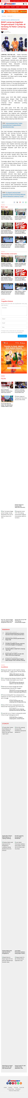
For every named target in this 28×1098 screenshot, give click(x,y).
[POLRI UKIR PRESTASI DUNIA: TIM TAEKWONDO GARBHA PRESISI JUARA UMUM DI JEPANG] (7, 399)
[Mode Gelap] (24, 4)
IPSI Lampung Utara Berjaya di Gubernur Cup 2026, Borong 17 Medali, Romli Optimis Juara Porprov (18, 683)
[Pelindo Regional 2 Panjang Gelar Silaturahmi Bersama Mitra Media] (21, 449)
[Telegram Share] (23, 202)
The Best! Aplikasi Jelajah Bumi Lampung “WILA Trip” (15, 649)
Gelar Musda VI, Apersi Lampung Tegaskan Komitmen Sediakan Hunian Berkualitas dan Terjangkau (20, 246)
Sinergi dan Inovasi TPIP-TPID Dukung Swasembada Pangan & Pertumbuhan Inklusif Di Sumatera (21, 621)
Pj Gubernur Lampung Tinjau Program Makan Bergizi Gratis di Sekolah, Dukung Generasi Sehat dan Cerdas (15, 659)
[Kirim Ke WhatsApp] (26, 202)
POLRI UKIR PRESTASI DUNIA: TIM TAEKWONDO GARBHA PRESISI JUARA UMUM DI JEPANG (7, 405)
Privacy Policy (10, 1089)
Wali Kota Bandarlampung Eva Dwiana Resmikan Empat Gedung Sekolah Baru (14, 634)
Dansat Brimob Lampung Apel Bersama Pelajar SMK (14, 639)
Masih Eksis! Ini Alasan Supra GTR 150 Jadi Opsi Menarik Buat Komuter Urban (7, 1067)
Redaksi (10, 1087)
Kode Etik (22, 1087)
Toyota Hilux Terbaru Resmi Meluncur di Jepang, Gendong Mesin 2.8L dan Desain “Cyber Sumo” (7, 837)
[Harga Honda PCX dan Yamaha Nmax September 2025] (20, 1010)
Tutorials (16, 1087)
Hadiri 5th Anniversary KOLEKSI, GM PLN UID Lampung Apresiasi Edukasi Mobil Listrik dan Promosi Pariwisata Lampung (7, 246)
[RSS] (21, 1083)
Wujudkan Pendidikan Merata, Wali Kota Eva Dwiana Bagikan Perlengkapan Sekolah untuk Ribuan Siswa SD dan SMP (15, 644)
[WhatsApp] (18, 1083)
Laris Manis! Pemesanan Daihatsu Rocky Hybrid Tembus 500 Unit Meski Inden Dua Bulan (20, 952)
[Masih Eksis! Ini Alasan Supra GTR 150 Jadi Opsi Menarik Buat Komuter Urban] (7, 1010)
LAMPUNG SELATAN (14, 20)
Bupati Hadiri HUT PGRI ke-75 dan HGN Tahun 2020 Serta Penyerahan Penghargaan (14, 654)
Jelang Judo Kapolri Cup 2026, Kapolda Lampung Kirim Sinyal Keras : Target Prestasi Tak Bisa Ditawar (17, 674)
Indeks (5, 1087)
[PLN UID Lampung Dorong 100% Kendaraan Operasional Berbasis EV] (20, 780)
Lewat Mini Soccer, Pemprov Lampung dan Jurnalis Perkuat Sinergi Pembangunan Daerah (16, 718)
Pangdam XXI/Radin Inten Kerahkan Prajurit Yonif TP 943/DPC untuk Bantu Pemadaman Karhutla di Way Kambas (7, 218)
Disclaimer (18, 1089)
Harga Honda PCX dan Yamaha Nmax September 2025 (20, 1067)
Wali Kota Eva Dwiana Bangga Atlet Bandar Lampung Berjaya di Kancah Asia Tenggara (18, 691)
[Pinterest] (13, 1083)
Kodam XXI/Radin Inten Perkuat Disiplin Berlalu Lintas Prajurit (20, 218)
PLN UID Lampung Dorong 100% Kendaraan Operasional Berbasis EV (20, 837)
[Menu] (2, 4)
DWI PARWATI (6, 31)
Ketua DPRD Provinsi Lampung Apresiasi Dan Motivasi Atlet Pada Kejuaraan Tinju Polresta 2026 (17, 709)
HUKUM (8, 20)
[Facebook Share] (14, 202)
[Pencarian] (26, 4)
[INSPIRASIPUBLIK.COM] (9, 4)
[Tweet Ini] (17, 202)
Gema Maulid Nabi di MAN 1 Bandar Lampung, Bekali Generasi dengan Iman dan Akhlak (7, 232)
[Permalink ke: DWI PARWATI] (2, 31)
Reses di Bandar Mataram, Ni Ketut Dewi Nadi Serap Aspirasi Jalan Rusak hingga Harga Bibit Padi (6, 391)
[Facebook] (7, 1083)
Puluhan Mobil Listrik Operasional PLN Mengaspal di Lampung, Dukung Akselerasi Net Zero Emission (7, 952)
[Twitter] (10, 1083)
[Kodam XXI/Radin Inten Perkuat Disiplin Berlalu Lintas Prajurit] (21, 212)
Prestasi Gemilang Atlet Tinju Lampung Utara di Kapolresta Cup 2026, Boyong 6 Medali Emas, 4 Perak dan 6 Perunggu (17, 701)
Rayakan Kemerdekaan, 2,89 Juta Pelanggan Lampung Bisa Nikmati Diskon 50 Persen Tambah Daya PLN (20, 232)
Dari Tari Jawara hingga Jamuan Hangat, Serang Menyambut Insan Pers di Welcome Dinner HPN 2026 (7, 621)
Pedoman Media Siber (14, 1090)
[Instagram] (15, 1083)
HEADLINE (3, 20)
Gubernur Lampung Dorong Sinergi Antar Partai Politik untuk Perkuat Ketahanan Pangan (20, 391)
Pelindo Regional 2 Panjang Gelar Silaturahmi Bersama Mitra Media (20, 506)
